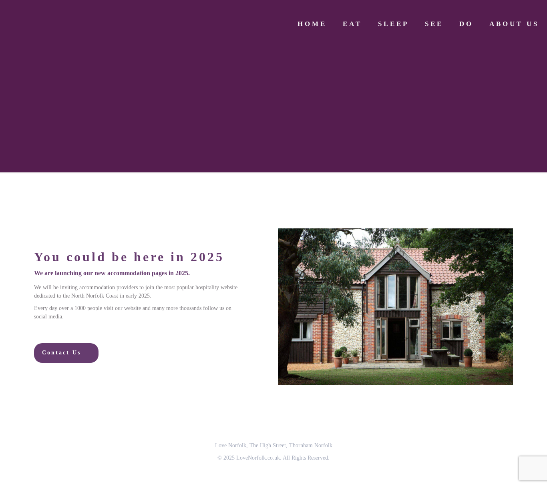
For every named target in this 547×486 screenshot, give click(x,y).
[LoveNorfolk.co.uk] (68, 24)
